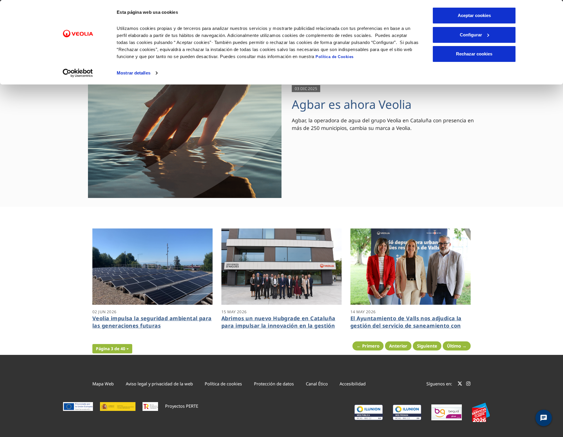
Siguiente (427, 346)
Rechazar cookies (474, 53)
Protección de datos (274, 384)
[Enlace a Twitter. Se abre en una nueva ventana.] (460, 384)
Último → (457, 346)
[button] (112, 348)
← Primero (368, 346)
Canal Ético (317, 384)
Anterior (398, 346)
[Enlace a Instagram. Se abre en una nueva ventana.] (468, 384)
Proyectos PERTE (181, 406)
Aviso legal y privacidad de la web (159, 384)
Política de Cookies (335, 57)
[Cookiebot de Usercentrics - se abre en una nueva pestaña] (78, 73)
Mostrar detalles (133, 72)
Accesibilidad (353, 384)
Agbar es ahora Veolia (351, 104)
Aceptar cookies (474, 15)
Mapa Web (103, 384)
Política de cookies (223, 384)
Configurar (471, 34)
